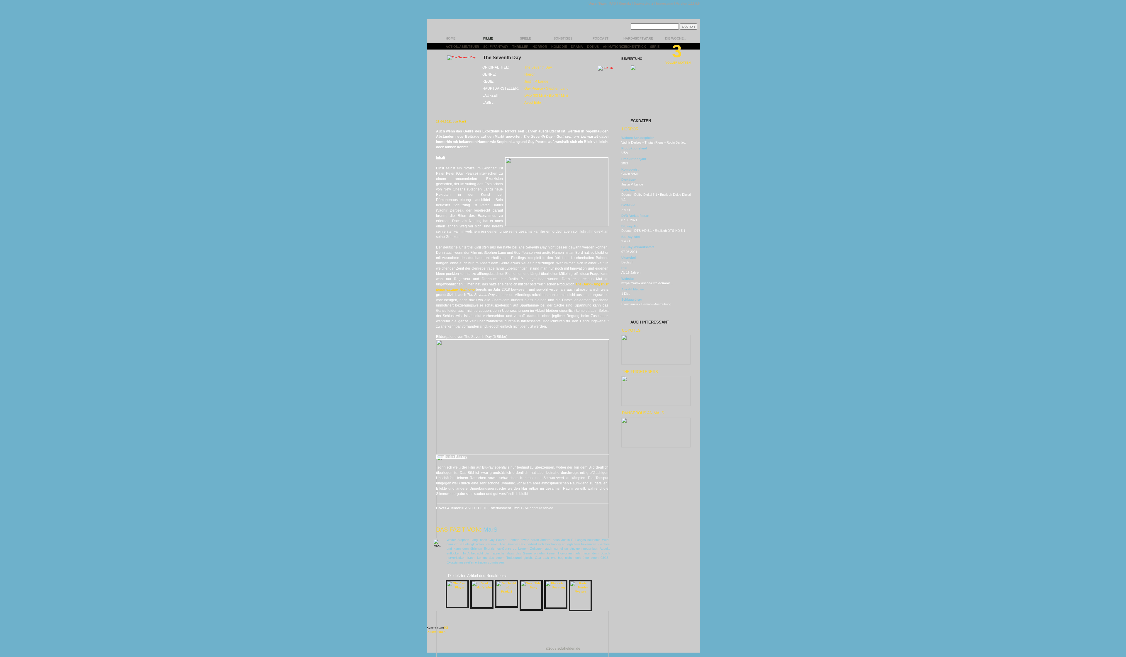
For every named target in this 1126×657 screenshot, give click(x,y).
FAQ (612, 3)
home (450, 38)
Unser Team (598, 3)
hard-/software (638, 38)
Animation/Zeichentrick (624, 46)
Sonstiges (563, 38)
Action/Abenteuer (462, 46)
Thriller (520, 46)
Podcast (600, 38)
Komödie (559, 46)
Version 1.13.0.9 (688, 3)
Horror (540, 46)
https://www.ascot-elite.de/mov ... (647, 283)
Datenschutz (643, 3)
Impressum (664, 3)
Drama (577, 46)
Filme (488, 38)
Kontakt (625, 3)
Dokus (593, 46)
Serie (654, 46)
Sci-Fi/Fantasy (495, 46)
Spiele (525, 38)
